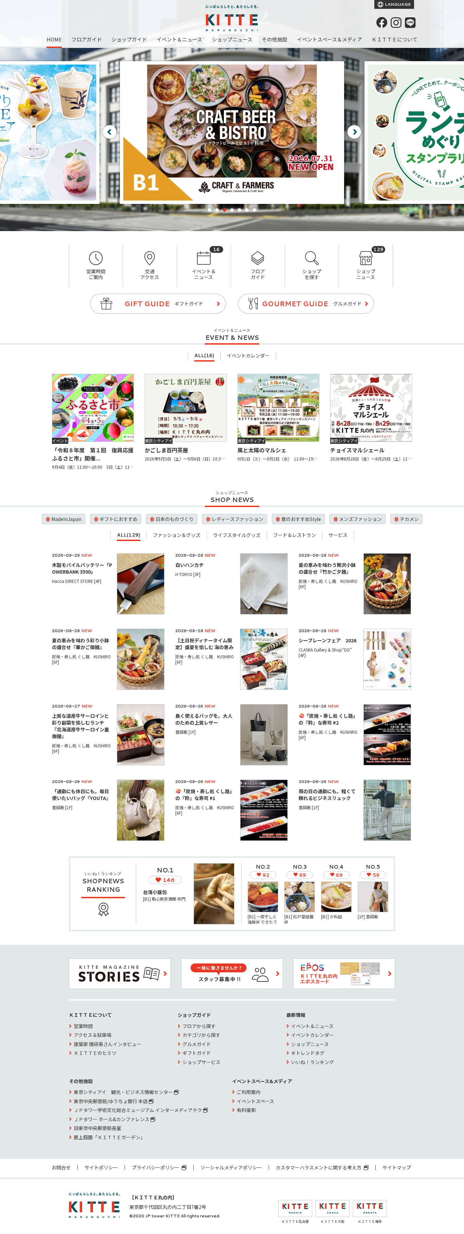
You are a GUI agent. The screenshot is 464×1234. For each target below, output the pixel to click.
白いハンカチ (189, 564)
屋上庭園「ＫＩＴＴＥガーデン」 (109, 1137)
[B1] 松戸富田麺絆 (299, 919)
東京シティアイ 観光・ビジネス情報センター (124, 1092)
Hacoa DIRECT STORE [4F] (76, 581)
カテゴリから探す (201, 1034)
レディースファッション (237, 519)
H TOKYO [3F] (187, 574)
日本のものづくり (175, 519)
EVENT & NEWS (232, 337)
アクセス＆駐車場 (92, 1034)
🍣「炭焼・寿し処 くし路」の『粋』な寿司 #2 (328, 719)
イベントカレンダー (248, 355)
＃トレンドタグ (307, 1052)
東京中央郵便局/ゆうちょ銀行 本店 (111, 1101)
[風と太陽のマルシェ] (278, 407)
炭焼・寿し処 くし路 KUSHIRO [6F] (328, 583)
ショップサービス (201, 1062)
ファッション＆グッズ (176, 535)
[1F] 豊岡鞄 (368, 916)
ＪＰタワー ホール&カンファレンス (112, 1119)
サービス (337, 535)
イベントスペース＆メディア (329, 39)
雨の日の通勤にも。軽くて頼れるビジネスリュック (327, 794)
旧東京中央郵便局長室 (97, 1128)
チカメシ (409, 519)
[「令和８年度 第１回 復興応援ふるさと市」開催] (92, 407)
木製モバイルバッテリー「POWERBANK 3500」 (82, 568)
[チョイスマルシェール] (371, 407)
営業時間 (83, 1026)
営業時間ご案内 (95, 274)
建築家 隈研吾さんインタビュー (107, 1044)
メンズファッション (360, 519)
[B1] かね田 (331, 916)
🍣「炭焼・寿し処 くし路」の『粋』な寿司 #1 (204, 794)
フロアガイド (86, 39)
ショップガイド (129, 39)
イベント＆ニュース (179, 39)
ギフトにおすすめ (119, 519)
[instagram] (396, 22)
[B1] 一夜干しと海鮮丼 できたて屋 (262, 922)
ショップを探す (311, 274)
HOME (54, 39)
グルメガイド (196, 1044)
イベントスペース (255, 1101)
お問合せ (61, 1167)
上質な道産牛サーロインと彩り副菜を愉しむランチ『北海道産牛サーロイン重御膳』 (80, 726)
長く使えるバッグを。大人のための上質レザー (203, 719)
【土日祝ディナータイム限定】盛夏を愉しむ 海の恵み (209, 643)
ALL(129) (128, 535)
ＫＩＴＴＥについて (394, 39)
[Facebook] (381, 22)
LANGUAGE (397, 4)
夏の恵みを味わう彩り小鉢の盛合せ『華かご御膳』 (80, 643)
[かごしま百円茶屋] (185, 407)
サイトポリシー (101, 1167)
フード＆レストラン (294, 535)
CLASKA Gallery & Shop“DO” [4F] (325, 652)
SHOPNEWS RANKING (103, 885)
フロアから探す (199, 1026)
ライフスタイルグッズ (237, 535)
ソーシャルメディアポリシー (231, 1167)
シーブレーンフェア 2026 (327, 640)
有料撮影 (246, 1110)
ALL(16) (204, 355)
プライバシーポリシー (156, 1167)
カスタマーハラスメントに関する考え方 (319, 1167)
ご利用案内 (249, 1092)
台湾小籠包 (155, 892)
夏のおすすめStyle (301, 519)
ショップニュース (232, 39)
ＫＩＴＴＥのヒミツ (95, 1052)
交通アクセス (149, 274)
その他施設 (274, 39)
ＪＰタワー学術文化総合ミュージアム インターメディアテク (138, 1110)
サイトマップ (396, 1167)
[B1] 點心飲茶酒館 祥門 (164, 899)
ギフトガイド (196, 1052)
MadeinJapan (66, 519)
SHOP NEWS (232, 499)
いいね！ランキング (312, 1062)
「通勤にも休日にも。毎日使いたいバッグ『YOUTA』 (81, 794)
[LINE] (410, 22)
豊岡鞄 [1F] (185, 732)
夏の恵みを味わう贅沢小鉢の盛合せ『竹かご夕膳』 (327, 568)
